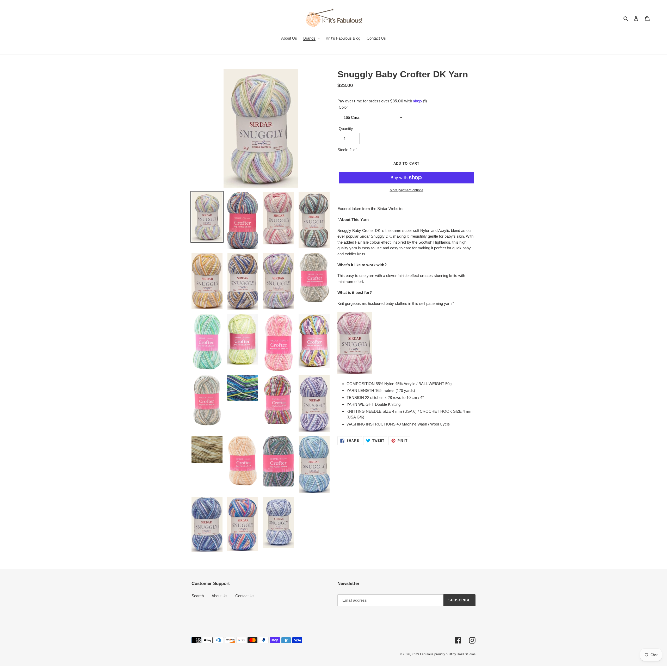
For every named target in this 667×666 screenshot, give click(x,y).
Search (198, 596)
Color (343, 107)
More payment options (406, 190)
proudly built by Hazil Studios (454, 654)
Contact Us (245, 596)
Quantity (346, 128)
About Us (219, 596)
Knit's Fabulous (422, 654)
